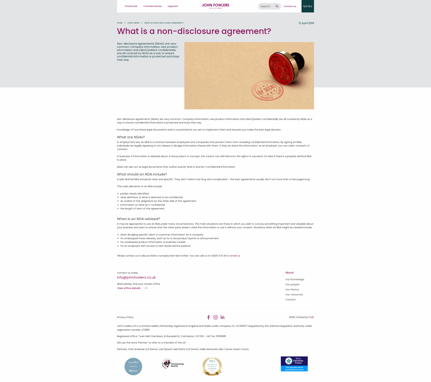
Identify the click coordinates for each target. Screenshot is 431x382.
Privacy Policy (125, 317)
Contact (290, 299)
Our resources (294, 294)
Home (120, 23)
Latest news (133, 23)
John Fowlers (215, 6)
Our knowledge (294, 279)
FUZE (311, 317)
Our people (292, 284)
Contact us (290, 6)
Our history (292, 289)
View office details (129, 288)
